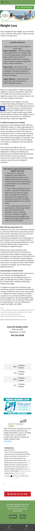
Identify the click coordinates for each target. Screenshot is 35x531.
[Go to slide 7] (21, 476)
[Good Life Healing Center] (17, 16)
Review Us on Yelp (18, 494)
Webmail (13, 516)
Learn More (8, 441)
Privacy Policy (17, 511)
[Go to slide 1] (6, 476)
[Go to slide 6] (19, 476)
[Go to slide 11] (17, 478)
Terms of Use (23, 509)
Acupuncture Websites (13, 504)
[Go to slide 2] (9, 476)
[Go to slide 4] (14, 476)
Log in (23, 516)
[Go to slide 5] (16, 476)
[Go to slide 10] (28, 476)
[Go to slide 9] (26, 476)
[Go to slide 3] (11, 476)
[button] (2, 108)
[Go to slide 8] (23, 476)
